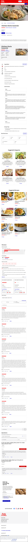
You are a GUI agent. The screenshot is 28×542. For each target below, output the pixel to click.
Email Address (5, 492)
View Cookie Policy (14, 539)
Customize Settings (13, 540)
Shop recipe (24, 64)
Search (26, 3)
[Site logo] (4, 515)
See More (25, 133)
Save (8, 166)
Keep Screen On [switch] (2, 74)
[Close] (27, 537)
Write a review (10, 27)
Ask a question (14, 27)
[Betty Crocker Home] (2, 1)
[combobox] (13, 3)
